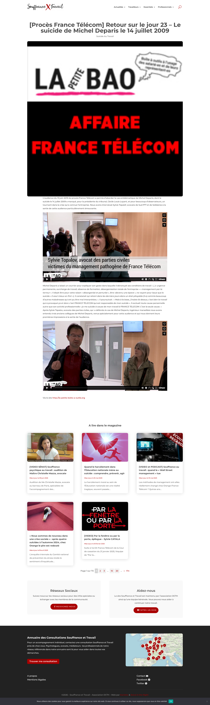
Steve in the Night (140, 695)
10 (112, 571)
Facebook (142, 679)
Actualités (118, 7)
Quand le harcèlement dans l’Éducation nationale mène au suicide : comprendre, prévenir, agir (104, 470)
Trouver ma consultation (43, 661)
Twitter (140, 683)
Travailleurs (133, 7)
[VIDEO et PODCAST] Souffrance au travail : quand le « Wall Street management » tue (159, 470)
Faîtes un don (147, 610)
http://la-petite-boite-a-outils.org (68, 398)
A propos (32, 676)
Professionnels (165, 7)
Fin (127, 571)
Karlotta (124, 695)
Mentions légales (36, 679)
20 (117, 571)
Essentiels (148, 7)
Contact (141, 676)
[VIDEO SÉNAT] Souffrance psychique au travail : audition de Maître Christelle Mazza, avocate (48, 470)
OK (171, 701)
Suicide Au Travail (105, 36)
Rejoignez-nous (65, 606)
